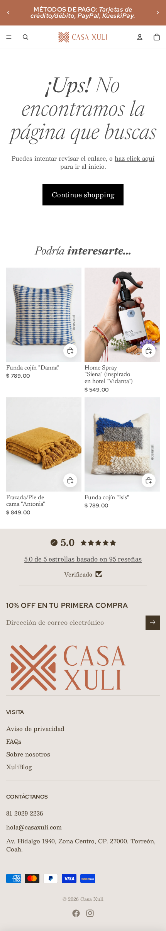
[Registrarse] (153, 623)
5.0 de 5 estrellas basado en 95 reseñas (83, 559)
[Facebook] (76, 913)
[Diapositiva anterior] (8, 12)
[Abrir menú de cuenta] (139, 37)
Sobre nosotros (28, 754)
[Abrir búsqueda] (25, 37)
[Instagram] (90, 913)
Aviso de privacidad (35, 728)
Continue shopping (83, 194)
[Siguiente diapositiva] (157, 12)
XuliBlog (19, 767)
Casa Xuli (91, 899)
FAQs (14, 741)
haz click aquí (134, 158)
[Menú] (9, 37)
